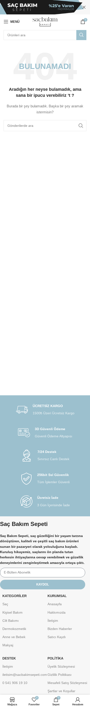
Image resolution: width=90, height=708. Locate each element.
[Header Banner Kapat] (84, 7)
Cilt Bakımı (10, 621)
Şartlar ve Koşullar (61, 691)
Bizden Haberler (60, 629)
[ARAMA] (81, 35)
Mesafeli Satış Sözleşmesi (67, 683)
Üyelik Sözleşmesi (61, 666)
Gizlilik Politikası (60, 675)
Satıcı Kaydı (57, 637)
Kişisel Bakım (12, 612)
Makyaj (7, 645)
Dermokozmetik (14, 629)
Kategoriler (14, 596)
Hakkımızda (57, 612)
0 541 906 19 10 (14, 683)
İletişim (53, 621)
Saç (5, 604)
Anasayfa (55, 604)
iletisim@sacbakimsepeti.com (22, 675)
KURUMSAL (57, 596)
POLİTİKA (55, 658)
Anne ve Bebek (13, 637)
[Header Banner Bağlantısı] (38, 7)
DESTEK (9, 658)
